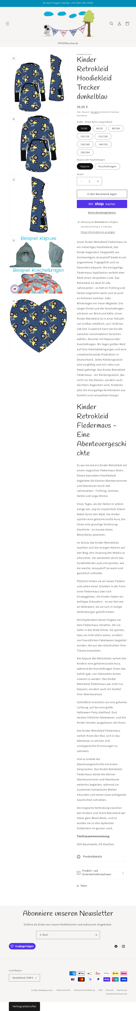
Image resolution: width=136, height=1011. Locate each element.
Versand (95, 112)
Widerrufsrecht (64, 990)
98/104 (116, 128)
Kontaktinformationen (116, 994)
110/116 (85, 136)
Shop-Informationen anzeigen (98, 232)
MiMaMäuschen (45, 990)
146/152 (103, 144)
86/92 (99, 128)
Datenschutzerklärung (84, 990)
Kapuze (85, 166)
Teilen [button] (83, 885)
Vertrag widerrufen (24, 1006)
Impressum (122, 990)
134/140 (85, 144)
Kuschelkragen (107, 166)
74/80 (84, 128)
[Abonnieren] (96, 935)
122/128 (103, 136)
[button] (7, 24)
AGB (100, 990)
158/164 (85, 152)
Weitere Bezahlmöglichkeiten (102, 212)
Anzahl (80, 174)
